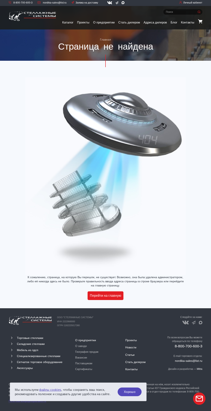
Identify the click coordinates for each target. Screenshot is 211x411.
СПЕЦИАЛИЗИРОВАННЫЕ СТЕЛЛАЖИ (38, 356)
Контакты (187, 22)
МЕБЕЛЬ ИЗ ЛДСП (27, 350)
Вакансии (81, 357)
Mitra (199, 369)
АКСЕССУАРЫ (25, 368)
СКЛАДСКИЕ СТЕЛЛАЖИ (31, 344)
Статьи (130, 354)
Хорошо (129, 391)
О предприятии (104, 22)
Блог (174, 22)
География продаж (86, 351)
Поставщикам (83, 363)
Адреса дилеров (155, 22)
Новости (130, 347)
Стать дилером (129, 22)
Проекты (83, 22)
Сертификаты (83, 369)
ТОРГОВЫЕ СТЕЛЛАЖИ (30, 338)
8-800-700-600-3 (23, 2)
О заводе (81, 346)
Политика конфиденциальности (27, 401)
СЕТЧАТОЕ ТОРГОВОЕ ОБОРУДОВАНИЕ (39, 362)
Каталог (67, 22)
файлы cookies (50, 389)
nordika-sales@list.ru (54, 2)
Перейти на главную (105, 295)
